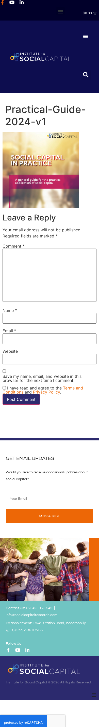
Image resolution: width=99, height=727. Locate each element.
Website (10, 351)
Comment (14, 246)
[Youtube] (12, 2)
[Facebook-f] (2, 2)
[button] (60, 11)
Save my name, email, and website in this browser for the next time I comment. (42, 378)
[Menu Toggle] (85, 36)
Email (9, 331)
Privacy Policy (46, 392)
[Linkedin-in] (21, 2)
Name (10, 310)
